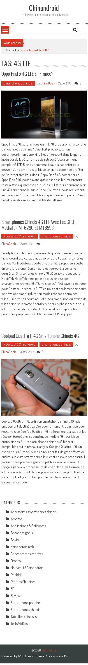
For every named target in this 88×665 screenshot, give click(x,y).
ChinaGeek (48, 83)
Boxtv (15, 539)
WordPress (26, 656)
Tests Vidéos (19, 623)
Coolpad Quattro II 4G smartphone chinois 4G (40, 335)
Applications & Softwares (28, 526)
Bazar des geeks (22, 533)
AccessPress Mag (57, 656)
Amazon (17, 519)
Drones (16, 560)
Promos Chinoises (23, 581)
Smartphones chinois (18, 83)
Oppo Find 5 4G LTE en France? (27, 73)
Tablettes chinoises (24, 616)
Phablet (16, 574)
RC (12, 588)
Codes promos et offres (27, 553)
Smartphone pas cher (26, 602)
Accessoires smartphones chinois (33, 512)
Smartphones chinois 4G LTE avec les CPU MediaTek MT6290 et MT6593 (37, 224)
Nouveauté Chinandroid (19, 236)
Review (16, 595)
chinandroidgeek (22, 546)
